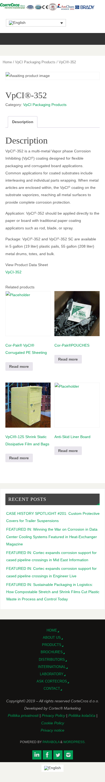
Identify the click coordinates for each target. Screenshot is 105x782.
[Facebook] (47, 754)
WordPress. (74, 742)
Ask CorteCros (52, 681)
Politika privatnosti (24, 715)
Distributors (52, 660)
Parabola (51, 742)
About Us (52, 638)
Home (7, 62)
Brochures (52, 652)
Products (51, 645)
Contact (52, 688)
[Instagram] (68, 754)
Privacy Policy (54, 715)
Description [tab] (22, 122)
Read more (19, 366)
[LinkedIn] (36, 754)
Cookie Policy (52, 723)
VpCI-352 (13, 272)
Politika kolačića (82, 715)
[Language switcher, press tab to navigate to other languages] (36, 23)
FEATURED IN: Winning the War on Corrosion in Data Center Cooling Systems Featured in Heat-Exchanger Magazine (51, 536)
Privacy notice (52, 730)
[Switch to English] (52, 768)
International (52, 667)
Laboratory (52, 674)
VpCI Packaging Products (35, 62)
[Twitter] (57, 754)
